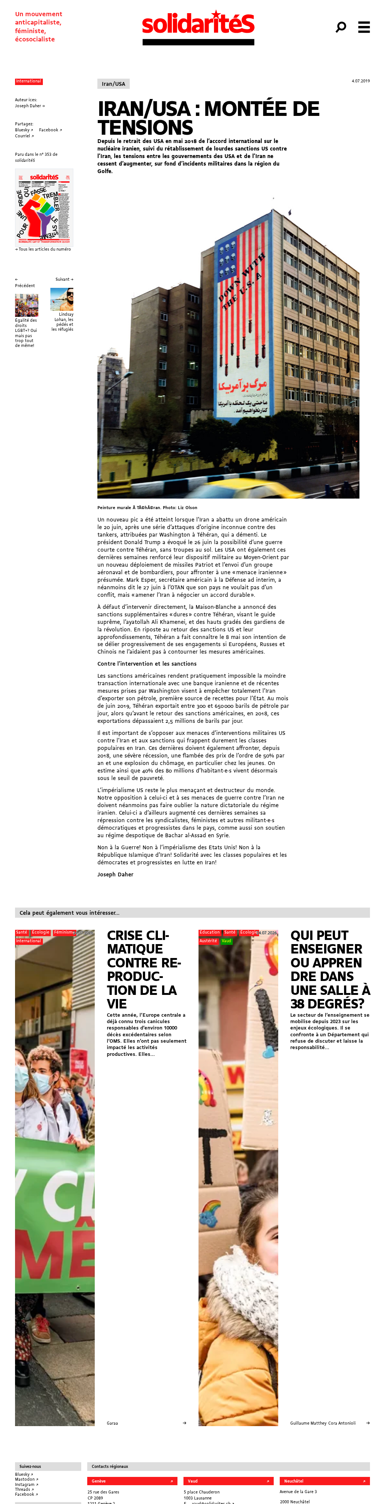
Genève (99, 1482)
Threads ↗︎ (24, 1490)
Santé (21, 933)
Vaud (226, 941)
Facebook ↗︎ (26, 1495)
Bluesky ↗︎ (24, 1475)
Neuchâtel (293, 1482)
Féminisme (64, 933)
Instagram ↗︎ (26, 1485)
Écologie (40, 933)
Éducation (210, 933)
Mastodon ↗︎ (26, 1480)
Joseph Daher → (30, 106)
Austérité (208, 941)
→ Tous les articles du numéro (43, 250)
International (28, 81)
